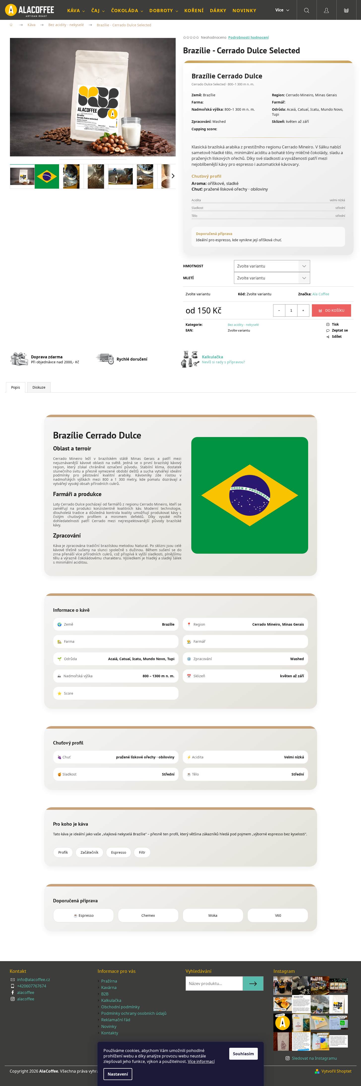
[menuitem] (76, 10)
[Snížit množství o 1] (279, 310)
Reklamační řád (115, 1019)
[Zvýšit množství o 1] (303, 310)
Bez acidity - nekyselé (243, 324)
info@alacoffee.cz (33, 979)
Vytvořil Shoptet (337, 1071)
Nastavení (118, 1074)
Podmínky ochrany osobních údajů (133, 1013)
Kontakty (109, 1033)
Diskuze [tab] (39, 387)
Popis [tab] (15, 387)
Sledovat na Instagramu (314, 1058)
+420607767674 (31, 986)
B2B (104, 994)
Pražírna (109, 981)
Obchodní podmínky (120, 1007)
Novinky (108, 1026)
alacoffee (25, 992)
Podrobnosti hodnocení (248, 37)
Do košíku (334, 310)
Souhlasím (243, 1053)
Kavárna (109, 987)
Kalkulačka (111, 1000)
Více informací (201, 1061)
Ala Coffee (320, 294)
